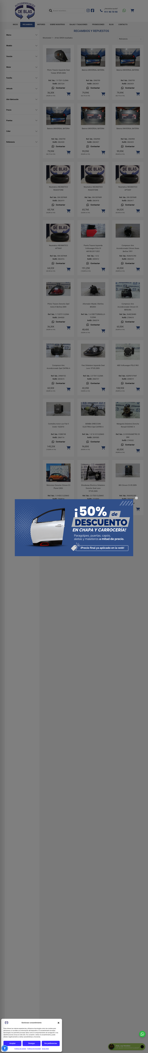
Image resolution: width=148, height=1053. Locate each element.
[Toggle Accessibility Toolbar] (5, 1048)
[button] (58, 1023)
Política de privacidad (34, 1049)
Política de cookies (20, 1049)
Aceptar (12, 1043)
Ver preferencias (50, 1043)
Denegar (31, 1043)
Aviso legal (45, 1049)
